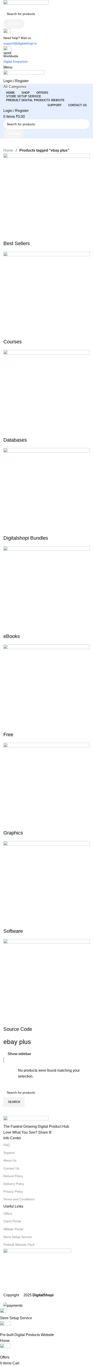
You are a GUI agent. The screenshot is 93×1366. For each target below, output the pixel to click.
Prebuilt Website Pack (19, 1244)
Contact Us (11, 1168)
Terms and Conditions (19, 1199)
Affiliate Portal (13, 1229)
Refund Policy (13, 1176)
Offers (7, 1213)
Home (8, 150)
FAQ (6, 1145)
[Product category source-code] (46, 593)
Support (9, 1152)
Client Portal (12, 1221)
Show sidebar (19, 1054)
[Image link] (46, 1120)
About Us (9, 1160)
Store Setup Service (17, 1237)
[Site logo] (46, 4)
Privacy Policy (13, 1191)
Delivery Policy (13, 1184)
